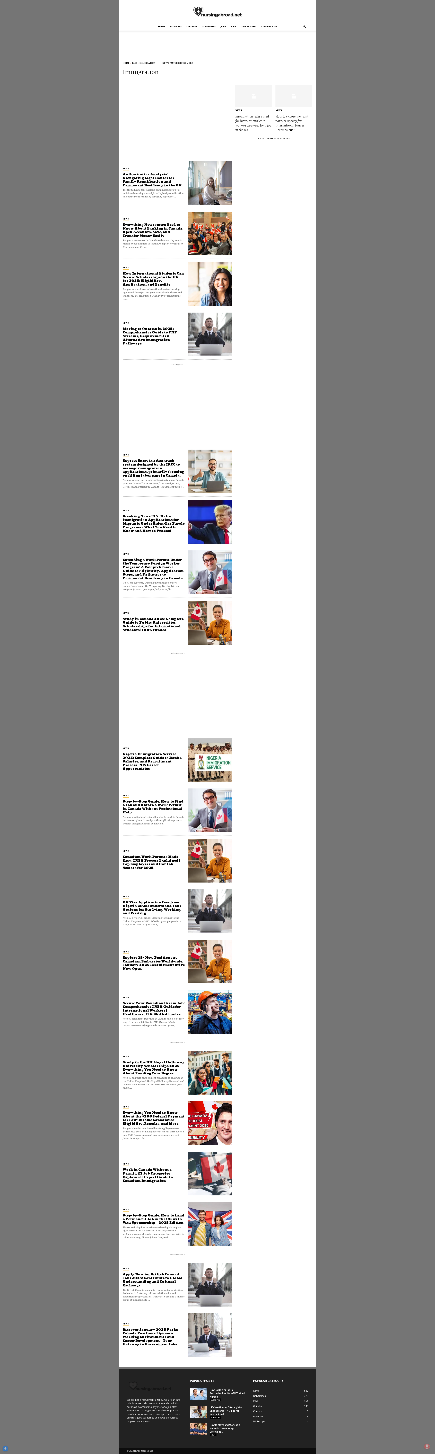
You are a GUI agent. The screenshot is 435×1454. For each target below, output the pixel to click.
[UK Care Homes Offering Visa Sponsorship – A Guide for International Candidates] (198, 1412)
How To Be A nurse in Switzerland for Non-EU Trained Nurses (227, 1393)
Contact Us (269, 26)
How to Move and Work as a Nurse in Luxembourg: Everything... (225, 1428)
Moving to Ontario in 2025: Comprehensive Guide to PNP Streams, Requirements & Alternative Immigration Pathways (150, 336)
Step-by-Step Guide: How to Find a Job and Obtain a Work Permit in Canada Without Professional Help (153, 807)
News (126, 168)
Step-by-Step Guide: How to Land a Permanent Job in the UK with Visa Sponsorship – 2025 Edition (153, 1219)
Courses (191, 26)
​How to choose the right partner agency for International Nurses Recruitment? (291, 123)
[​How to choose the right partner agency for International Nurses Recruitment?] (293, 96)
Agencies (176, 26)
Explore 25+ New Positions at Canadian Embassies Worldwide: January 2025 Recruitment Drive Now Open (154, 963)
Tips (233, 26)
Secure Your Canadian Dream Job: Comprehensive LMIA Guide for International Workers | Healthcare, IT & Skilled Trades (154, 1008)
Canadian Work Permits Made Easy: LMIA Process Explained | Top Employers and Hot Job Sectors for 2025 (151, 862)
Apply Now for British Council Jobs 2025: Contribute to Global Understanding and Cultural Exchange (152, 1280)
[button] (304, 26)
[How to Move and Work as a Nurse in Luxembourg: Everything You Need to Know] (198, 1429)
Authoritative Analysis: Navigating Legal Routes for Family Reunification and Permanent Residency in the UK (152, 180)
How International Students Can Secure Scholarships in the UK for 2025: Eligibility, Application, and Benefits (153, 279)
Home (161, 26)
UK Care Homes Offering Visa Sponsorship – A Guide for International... (226, 1411)
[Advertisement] (177, 109)
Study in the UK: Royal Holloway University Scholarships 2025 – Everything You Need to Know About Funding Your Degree (154, 1068)
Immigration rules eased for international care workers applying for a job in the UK (253, 123)
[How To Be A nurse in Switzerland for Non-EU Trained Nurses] (198, 1394)
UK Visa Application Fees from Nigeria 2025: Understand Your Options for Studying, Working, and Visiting (152, 908)
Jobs (223, 26)
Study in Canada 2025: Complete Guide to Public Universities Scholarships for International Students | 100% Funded (153, 624)
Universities (249, 26)
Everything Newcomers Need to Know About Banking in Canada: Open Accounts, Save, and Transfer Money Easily (153, 230)
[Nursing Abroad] (217, 11)
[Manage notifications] (427, 1446)
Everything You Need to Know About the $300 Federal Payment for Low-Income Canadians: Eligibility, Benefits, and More (154, 1118)
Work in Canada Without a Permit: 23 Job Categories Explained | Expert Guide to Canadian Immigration (148, 1175)
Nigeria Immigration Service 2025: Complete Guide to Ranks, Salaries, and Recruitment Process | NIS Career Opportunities (152, 761)
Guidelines (209, 26)
